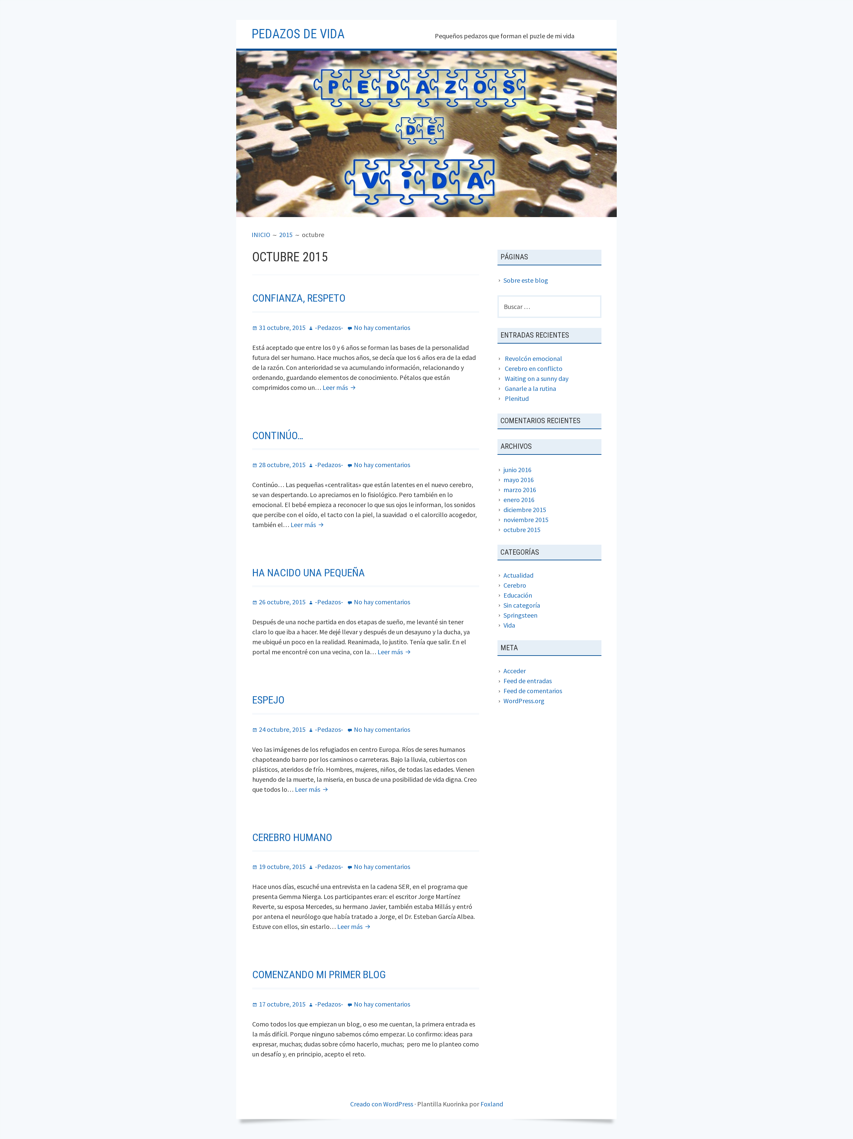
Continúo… (278, 435)
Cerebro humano (292, 837)
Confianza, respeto (299, 298)
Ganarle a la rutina (530, 388)
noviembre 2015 (525, 519)
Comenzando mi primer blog (319, 974)
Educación (517, 595)
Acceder (514, 671)
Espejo (268, 700)
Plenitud (517, 398)
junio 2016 (517, 469)
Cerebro (514, 585)
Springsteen (520, 615)
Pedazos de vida (298, 34)
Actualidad (518, 575)
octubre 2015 (521, 529)
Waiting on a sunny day (536, 378)
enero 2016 (518, 499)
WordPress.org (523, 701)
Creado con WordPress (381, 1104)
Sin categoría (521, 605)
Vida (509, 625)
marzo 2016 (519, 489)
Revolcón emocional (533, 358)
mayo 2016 (518, 479)
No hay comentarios (382, 327)
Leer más (340, 387)
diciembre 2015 (524, 509)
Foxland (491, 1104)
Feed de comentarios (532, 691)
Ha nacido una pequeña (308, 572)
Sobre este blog (525, 280)
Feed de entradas (527, 681)
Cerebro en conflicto (533, 368)
